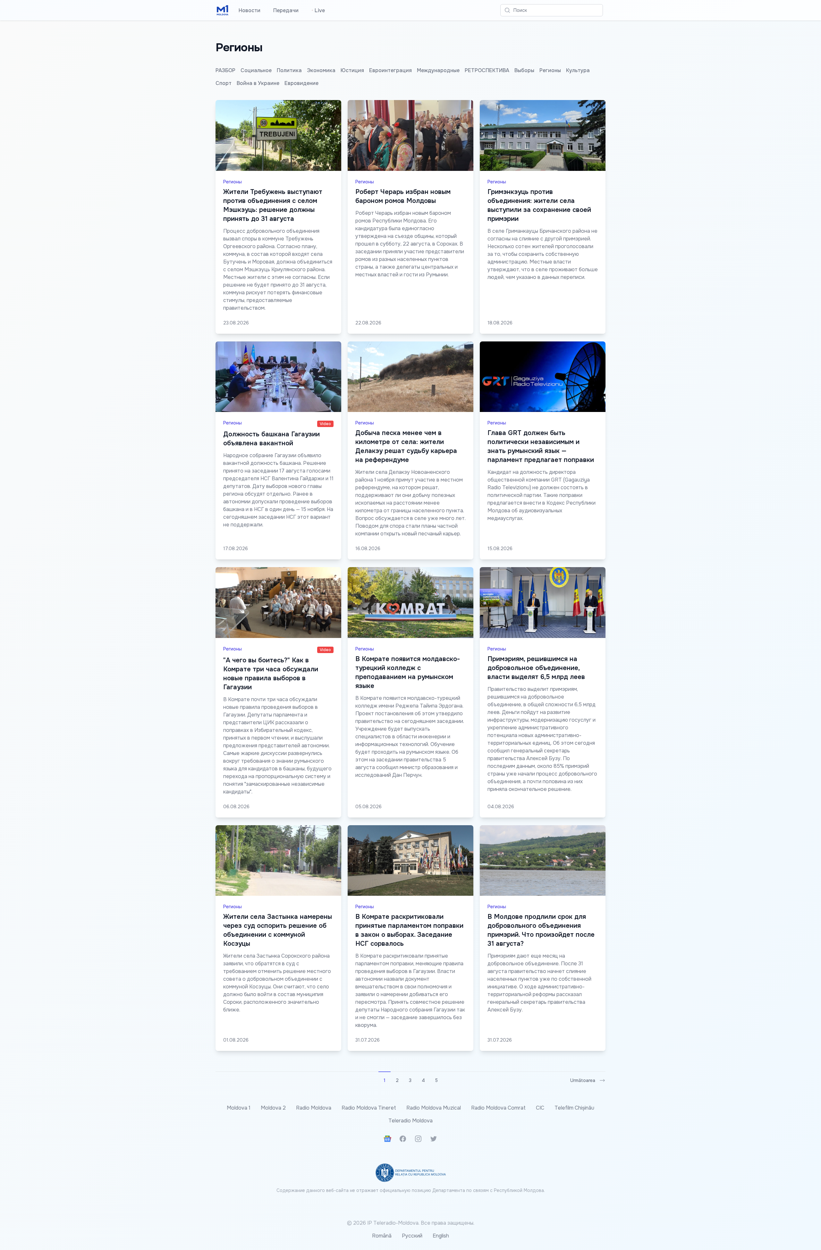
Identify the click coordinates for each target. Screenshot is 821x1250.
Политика (289, 70)
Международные (438, 70)
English (441, 1235)
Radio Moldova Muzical (433, 1107)
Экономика (321, 70)
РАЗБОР (225, 70)
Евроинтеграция (390, 70)
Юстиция (352, 70)
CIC (540, 1107)
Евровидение (301, 83)
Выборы (524, 70)
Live (318, 10)
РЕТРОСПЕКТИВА (487, 70)
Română (382, 1235)
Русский (412, 1235)
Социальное (256, 70)
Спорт (224, 83)
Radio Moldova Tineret (369, 1107)
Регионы (550, 70)
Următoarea (582, 1080)
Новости (249, 10)
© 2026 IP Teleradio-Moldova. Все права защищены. (410, 1223)
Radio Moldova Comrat (498, 1107)
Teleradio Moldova (410, 1120)
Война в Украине (258, 83)
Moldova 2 (273, 1107)
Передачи (286, 10)
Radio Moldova (313, 1107)
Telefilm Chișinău (574, 1107)
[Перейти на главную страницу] (223, 10)
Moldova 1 (238, 1107)
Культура (578, 70)
